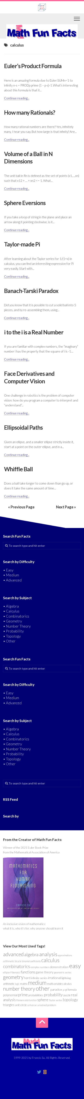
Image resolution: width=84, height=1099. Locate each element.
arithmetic (8, 961)
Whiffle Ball (18, 469)
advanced (13, 954)
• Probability (13, 631)
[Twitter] (39, 1072)
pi (64, 989)
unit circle (21, 1005)
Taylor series (55, 1000)
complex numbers (40, 967)
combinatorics (16, 966)
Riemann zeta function (26, 1000)
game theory (44, 972)
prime (23, 995)
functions (28, 972)
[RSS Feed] (45, 1072)
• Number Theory (17, 626)
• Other (9, 641)
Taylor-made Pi (22, 244)
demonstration (59, 967)
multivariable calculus (59, 983)
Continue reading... (16, 98)
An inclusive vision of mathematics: (24, 924)
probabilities (35, 995)
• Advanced (12, 580)
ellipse (6, 972)
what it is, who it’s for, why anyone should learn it (33, 928)
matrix (24, 983)
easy (75, 965)
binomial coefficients (31, 961)
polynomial (10, 995)
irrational (54, 978)
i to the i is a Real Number (33, 332)
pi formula (71, 989)
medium (37, 982)
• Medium (11, 575)
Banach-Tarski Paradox (31, 290)
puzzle (67, 995)
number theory (19, 989)
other (43, 988)
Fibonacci (15, 972)
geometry (13, 977)
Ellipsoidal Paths (23, 427)
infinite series (39, 978)
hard (27, 978)
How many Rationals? (29, 112)
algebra (31, 954)
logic (17, 984)
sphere (42, 999)
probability (53, 994)
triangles (8, 1005)
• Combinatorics (16, 616)
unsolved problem (46, 1005)
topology (70, 999)
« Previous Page (21, 507)
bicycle (18, 961)
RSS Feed (10, 799)
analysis (48, 954)
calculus (50, 960)
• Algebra (11, 606)
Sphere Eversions (24, 202)
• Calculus (11, 611)
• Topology (12, 636)
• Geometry (12, 621)
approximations (65, 955)
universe (32, 1005)
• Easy (8, 570)
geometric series (62, 972)
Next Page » (66, 507)
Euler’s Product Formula (33, 65)
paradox (56, 989)
